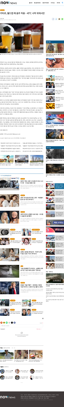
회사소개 (25, 394)
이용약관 (29, 394)
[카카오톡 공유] (59, 20)
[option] (21, 356)
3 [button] (22, 382)
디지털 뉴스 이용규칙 (51, 394)
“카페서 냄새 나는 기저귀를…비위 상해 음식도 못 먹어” (20, 360)
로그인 (22, 394)
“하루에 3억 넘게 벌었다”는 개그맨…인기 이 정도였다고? (39, 372)
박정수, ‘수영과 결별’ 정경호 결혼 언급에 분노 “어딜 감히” (9, 378)
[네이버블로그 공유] (62, 20)
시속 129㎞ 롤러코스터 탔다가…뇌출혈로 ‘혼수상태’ (35, 360)
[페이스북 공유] (53, 20)
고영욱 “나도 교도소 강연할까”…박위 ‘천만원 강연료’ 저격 (39, 378)
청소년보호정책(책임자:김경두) (42, 394)
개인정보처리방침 (34, 394)
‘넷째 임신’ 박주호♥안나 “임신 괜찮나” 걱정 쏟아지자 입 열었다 (9, 372)
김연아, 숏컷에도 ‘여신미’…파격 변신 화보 (24, 371)
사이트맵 (57, 394)
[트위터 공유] (56, 20)
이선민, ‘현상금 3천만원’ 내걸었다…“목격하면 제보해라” (24, 378)
